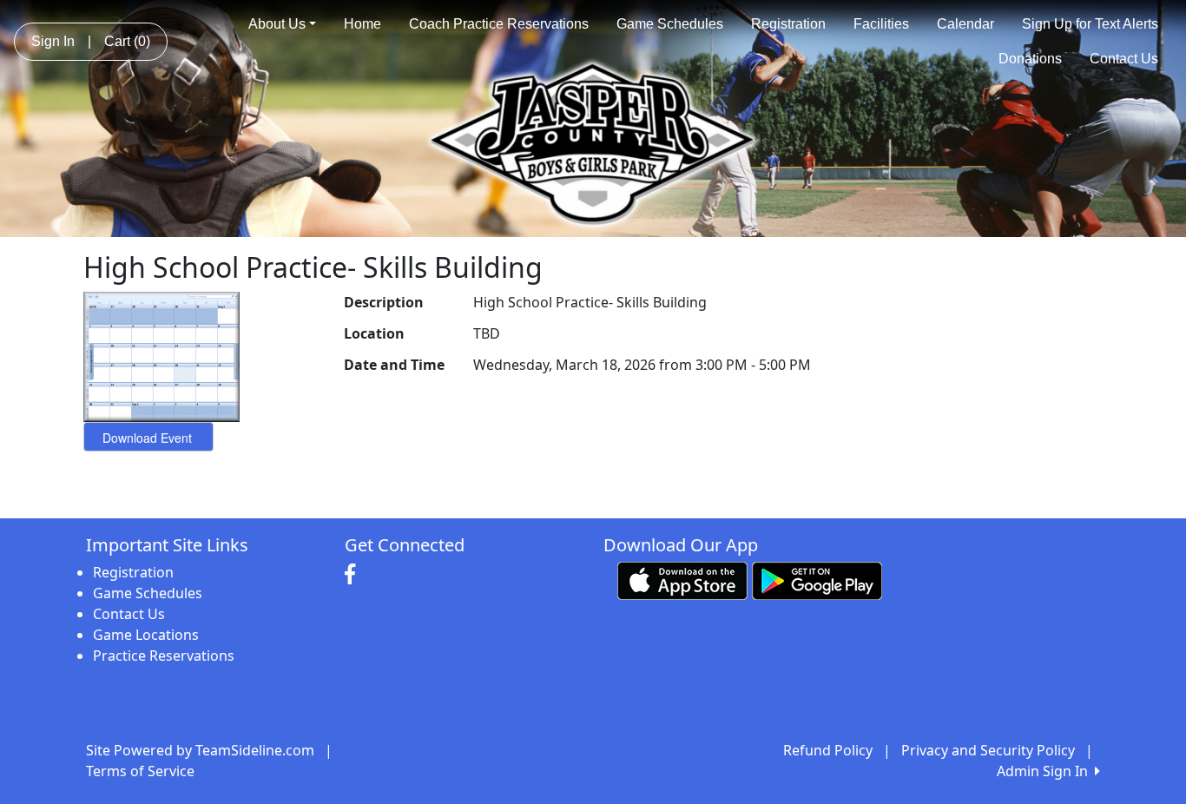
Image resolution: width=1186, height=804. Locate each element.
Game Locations (146, 634)
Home (362, 23)
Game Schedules (669, 23)
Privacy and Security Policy (988, 750)
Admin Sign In (1046, 771)
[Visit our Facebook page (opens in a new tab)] (354, 574)
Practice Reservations (163, 655)
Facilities (881, 23)
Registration (788, 23)
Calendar (965, 23)
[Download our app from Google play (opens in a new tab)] (817, 579)
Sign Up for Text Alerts (1090, 23)
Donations (1030, 58)
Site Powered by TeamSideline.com (200, 750)
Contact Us (1124, 58)
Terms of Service (140, 771)
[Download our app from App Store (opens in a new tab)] (682, 579)
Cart (127, 41)
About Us (277, 23)
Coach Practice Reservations (499, 23)
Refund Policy (828, 750)
